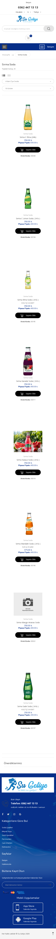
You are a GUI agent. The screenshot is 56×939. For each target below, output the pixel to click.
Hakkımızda (6, 864)
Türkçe (36, 12)
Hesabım (19, 12)
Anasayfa (6, 55)
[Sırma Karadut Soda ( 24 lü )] (28, 361)
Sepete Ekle (31, 149)
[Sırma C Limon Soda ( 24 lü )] (28, 198)
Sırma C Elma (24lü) (28, 137)
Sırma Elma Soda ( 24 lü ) (28, 300)
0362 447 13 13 (28, 7)
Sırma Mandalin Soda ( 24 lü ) (28, 543)
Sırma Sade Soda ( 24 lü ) (28, 706)
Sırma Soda (22, 55)
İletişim (28, 2)
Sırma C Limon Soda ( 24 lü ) (28, 218)
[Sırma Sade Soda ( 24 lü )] (28, 686)
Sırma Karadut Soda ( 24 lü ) (28, 381)
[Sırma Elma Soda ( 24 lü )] (28, 280)
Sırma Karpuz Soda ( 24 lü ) (28, 460)
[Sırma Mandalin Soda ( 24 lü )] (28, 524)
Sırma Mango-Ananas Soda (28, 622)
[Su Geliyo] (28, 19)
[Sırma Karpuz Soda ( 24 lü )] (28, 441)
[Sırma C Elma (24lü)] (28, 117)
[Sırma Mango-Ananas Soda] (28, 604)
